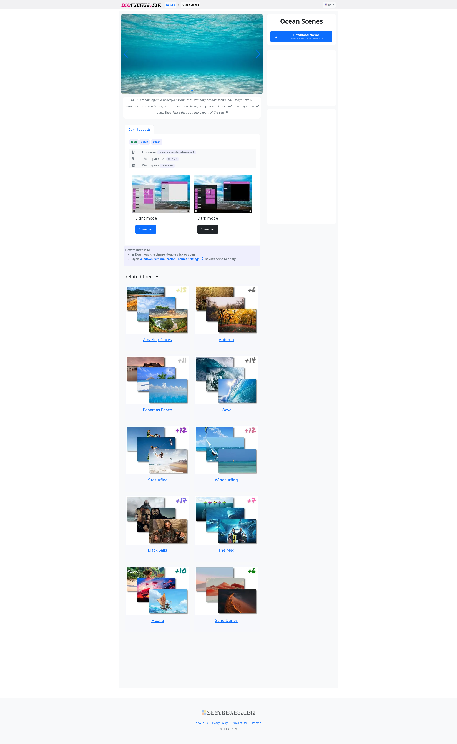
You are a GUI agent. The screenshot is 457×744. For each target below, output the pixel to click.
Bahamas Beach (157, 409)
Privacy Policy (219, 723)
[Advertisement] (192, 660)
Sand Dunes (226, 620)
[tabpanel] (192, 201)
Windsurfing (226, 479)
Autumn (226, 339)
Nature (170, 4)
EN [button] (330, 4)
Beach (144, 141)
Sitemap (256, 723)
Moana (157, 620)
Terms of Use (239, 723)
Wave (226, 409)
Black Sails (157, 550)
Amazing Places (157, 339)
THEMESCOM (141, 4)
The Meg (227, 550)
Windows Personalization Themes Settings (170, 259)
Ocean (156, 141)
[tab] (139, 129)
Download (146, 229)
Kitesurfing (157, 479)
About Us (202, 723)
